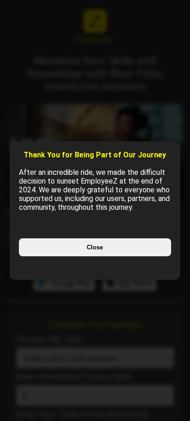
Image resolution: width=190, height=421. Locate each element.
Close (95, 247)
